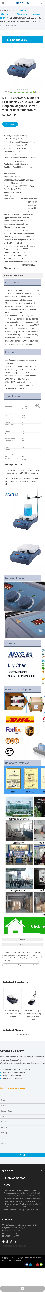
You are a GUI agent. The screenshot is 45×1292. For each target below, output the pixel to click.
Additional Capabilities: (13, 167)
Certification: (9, 189)
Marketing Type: (10, 230)
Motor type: (8, 255)
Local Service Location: (13, 224)
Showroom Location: (12, 227)
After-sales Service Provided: (16, 199)
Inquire (11, 124)
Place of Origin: (10, 173)
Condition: (8, 155)
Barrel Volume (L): (11, 139)
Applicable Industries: (13, 218)
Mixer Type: (9, 136)
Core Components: (12, 243)
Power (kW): (9, 192)
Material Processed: (12, 142)
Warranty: (8, 196)
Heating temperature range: (15, 246)
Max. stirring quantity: (12, 259)
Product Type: (9, 158)
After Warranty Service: (13, 221)
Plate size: (8, 268)
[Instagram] (15, 1241)
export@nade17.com (12, 1230)
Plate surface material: (13, 262)
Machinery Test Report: (13, 233)
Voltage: (7, 180)
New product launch (11, 1198)
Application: (9, 164)
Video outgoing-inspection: (15, 237)
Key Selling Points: (12, 214)
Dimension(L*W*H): (12, 186)
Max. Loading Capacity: (13, 148)
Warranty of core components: (16, 240)
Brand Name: (9, 177)
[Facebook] (3, 1241)
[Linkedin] (7, 1241)
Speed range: (9, 252)
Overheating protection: (13, 249)
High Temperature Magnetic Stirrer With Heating (21, 965)
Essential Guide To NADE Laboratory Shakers (20, 1190)
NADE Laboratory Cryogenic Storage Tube (19, 1201)
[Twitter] (11, 1241)
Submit (22, 1155)
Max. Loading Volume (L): (14, 145)
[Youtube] (37, 1264)
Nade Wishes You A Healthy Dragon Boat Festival (22, 1210)
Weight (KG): (9, 151)
